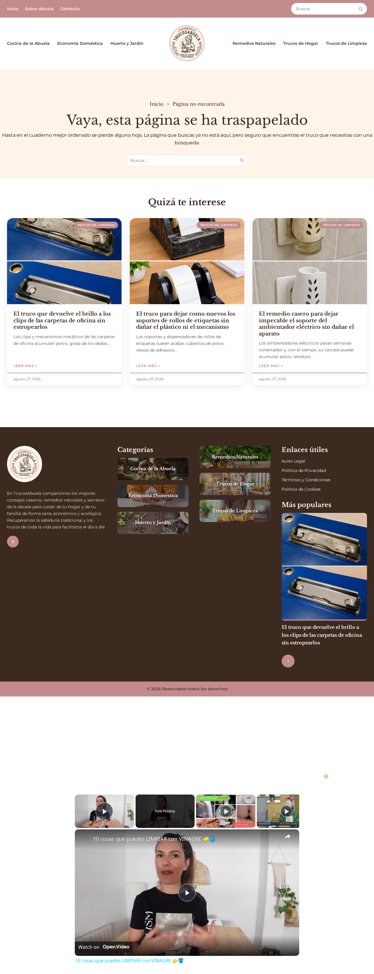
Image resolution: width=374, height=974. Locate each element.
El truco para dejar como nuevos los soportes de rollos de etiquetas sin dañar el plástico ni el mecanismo (185, 320)
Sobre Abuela (39, 8)
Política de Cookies (301, 489)
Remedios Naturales (254, 43)
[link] (84, 839)
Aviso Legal (293, 461)
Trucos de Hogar (300, 43)
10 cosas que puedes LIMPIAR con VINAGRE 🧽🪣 (154, 838)
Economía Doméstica (80, 43)
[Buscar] (360, 9)
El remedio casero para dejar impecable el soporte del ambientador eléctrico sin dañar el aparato (306, 324)
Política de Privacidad (304, 470)
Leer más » (41, 366)
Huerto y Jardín (126, 43)
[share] (287, 836)
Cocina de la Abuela (28, 43)
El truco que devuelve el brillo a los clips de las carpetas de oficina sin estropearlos (62, 320)
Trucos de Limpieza (346, 43)
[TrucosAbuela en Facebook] (13, 541)
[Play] (226, 811)
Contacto (70, 8)
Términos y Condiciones (306, 479)
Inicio (12, 8)
